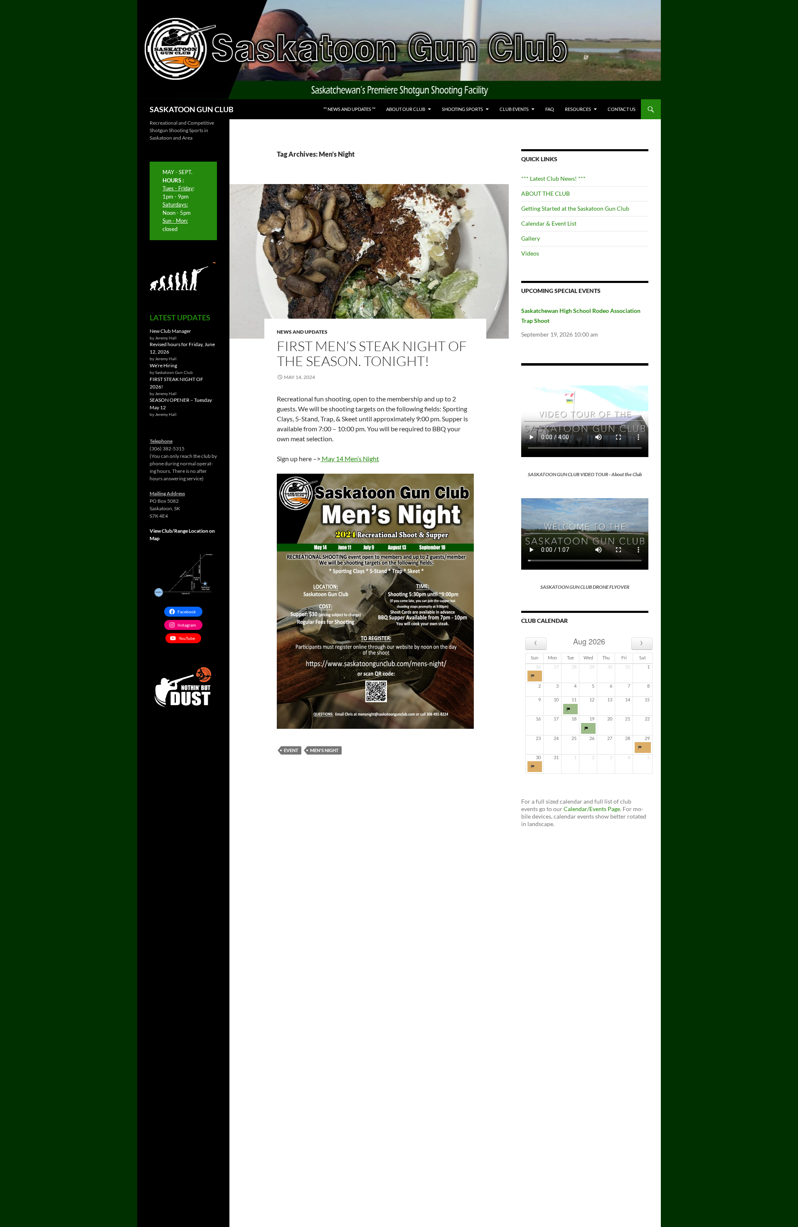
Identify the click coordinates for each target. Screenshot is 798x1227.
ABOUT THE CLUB (545, 193)
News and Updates (302, 332)
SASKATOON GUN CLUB (192, 109)
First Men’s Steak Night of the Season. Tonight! (372, 353)
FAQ (549, 109)
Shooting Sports (462, 109)
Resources (578, 109)
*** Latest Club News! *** (553, 178)
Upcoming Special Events (561, 290)
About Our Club (405, 109)
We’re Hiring (163, 365)
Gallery (530, 238)
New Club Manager (170, 331)
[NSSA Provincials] (534, 676)
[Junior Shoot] (588, 728)
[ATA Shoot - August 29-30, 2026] (643, 747)
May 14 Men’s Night (349, 458)
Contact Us (621, 109)
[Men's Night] (570, 709)
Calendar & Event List (548, 223)
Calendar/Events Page (592, 808)
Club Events (514, 109)
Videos (530, 253)
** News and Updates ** (349, 109)
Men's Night (324, 750)
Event (291, 750)
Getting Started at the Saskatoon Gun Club (575, 208)
